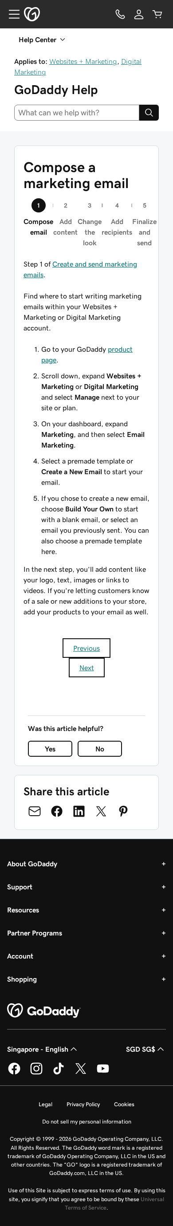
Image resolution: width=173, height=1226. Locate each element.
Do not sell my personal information (86, 1121)
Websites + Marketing (83, 61)
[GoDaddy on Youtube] (103, 1073)
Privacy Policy (83, 1104)
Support (19, 886)
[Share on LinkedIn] (79, 811)
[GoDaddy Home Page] (44, 1010)
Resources (23, 909)
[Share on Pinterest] (123, 811)
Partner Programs (34, 932)
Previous (86, 648)
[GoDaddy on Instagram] (36, 1073)
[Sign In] (138, 14)
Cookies (124, 1104)
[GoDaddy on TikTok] (58, 1073)
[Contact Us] (120, 14)
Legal (45, 1104)
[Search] (149, 113)
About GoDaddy (32, 863)
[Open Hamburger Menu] (10, 14)
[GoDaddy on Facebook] (14, 1073)
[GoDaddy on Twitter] (81, 1073)
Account (20, 955)
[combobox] (76, 113)
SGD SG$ (140, 1049)
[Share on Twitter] (101, 811)
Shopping (22, 978)
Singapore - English (37, 1049)
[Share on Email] (35, 811)
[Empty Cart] (157, 14)
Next (86, 667)
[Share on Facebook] (57, 811)
